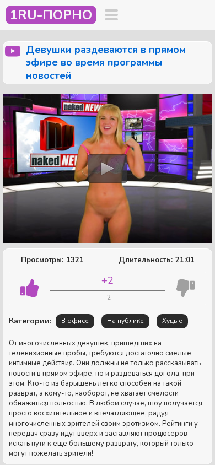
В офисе (75, 320)
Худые (172, 320)
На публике (125, 320)
